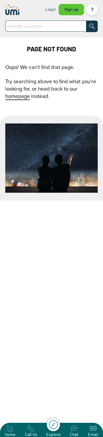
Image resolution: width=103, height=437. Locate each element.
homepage (17, 96)
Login (50, 9)
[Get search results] (92, 26)
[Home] (17, 9)
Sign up (71, 9)
